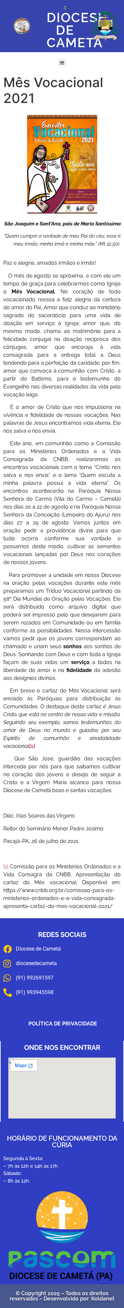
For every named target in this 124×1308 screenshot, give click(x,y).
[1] (5, 866)
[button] (62, 62)
